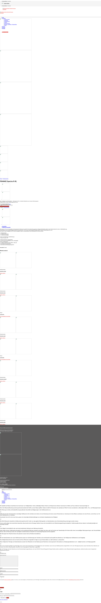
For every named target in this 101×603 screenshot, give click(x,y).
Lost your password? (4, 599)
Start (3, 17)
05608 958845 (6, 3)
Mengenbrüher (7, 495)
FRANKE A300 (2, 336)
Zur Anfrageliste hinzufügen (4, 206)
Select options (2, 273)
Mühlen (5, 496)
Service (3, 500)
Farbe (1, 204)
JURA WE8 (2, 357)
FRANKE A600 (2, 400)
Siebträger (6, 494)
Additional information (6, 227)
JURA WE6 (2, 314)
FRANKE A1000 (3, 271)
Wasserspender (7, 497)
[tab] (34, 226)
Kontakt (3, 502)
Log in (8, 597)
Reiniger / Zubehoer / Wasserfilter (10, 498)
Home (1, 178)
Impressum (2, 486)
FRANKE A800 (2, 422)
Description (4, 226)
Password (2, 595)
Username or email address (5, 593)
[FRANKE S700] (6, 191)
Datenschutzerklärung (4, 487)
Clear (10, 204)
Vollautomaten (5, 178)
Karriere (3, 501)
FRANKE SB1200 (3, 379)
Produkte (4, 492)
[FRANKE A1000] (6, 199)
